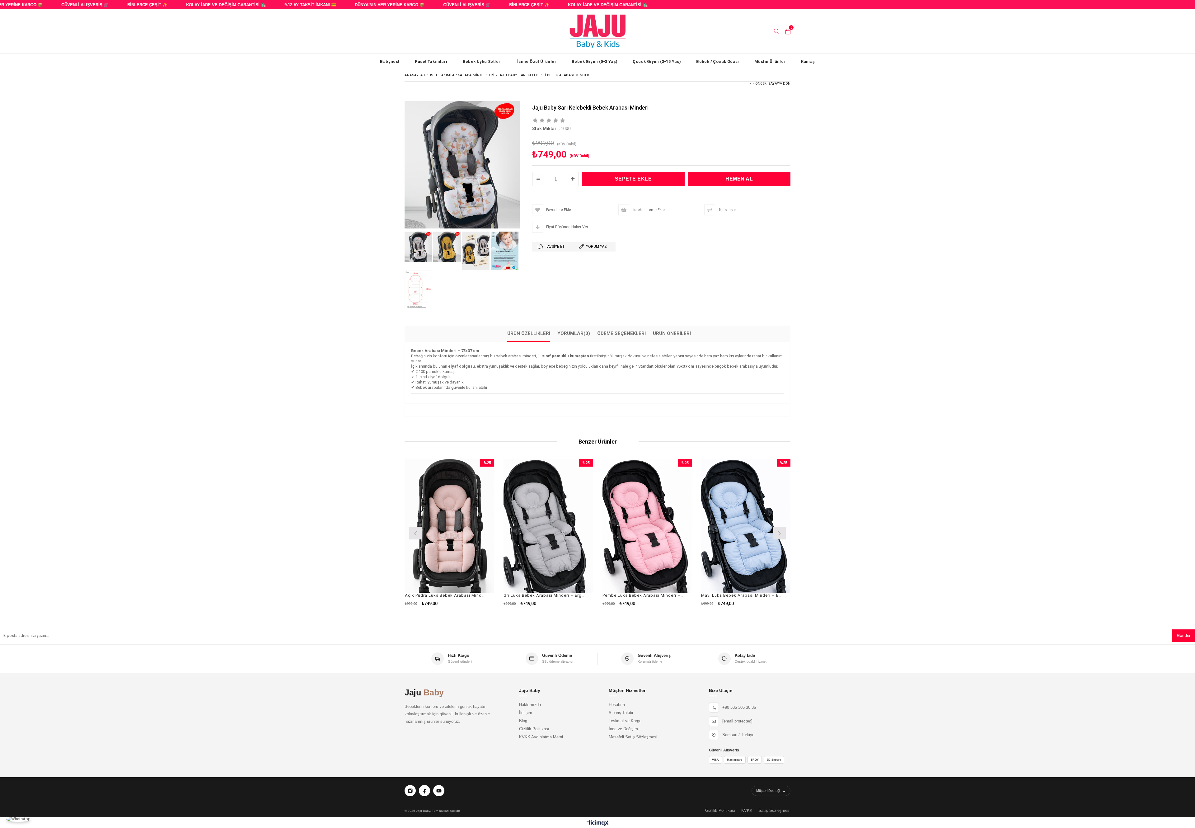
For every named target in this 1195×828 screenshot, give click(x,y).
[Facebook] (424, 790)
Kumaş (808, 61)
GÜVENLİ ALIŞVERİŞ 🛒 (64, 4)
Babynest (389, 61)
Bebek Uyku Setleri (482, 61)
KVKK (746, 810)
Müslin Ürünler (770, 61)
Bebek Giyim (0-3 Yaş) (594, 61)
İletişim (525, 713)
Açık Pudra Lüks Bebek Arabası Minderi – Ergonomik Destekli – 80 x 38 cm (446, 595)
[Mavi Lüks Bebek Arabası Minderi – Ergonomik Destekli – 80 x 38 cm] (746, 526)
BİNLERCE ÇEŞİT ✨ (127, 4)
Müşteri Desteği (771, 791)
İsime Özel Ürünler (536, 61)
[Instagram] (410, 790)
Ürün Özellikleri (528, 333)
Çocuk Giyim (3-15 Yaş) (657, 61)
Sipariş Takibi (621, 713)
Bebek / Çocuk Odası (717, 61)
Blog (523, 721)
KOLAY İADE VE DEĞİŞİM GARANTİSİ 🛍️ (205, 4)
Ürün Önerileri (672, 333)
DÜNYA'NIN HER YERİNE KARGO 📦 (369, 4)
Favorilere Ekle (449, 532)
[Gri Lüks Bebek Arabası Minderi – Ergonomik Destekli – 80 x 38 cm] (548, 526)
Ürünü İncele (471, 532)
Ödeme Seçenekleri (621, 333)
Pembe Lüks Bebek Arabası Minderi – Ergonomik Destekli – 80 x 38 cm (643, 595)
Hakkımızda (530, 705)
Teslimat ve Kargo (625, 721)
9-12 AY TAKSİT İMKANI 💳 (290, 4)
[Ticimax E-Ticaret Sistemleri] (598, 823)
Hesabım (617, 705)
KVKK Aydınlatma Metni (541, 737)
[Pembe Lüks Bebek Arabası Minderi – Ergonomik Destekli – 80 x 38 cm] (647, 526)
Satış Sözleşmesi (774, 810)
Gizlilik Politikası (534, 729)
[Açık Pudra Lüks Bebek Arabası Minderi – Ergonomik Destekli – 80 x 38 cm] (449, 526)
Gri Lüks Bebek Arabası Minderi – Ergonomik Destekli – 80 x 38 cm (544, 595)
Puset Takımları (431, 61)
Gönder (1183, 635)
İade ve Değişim (623, 729)
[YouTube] (438, 790)
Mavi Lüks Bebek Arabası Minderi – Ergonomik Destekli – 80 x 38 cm (742, 595)
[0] (787, 31)
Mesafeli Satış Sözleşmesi (633, 737)
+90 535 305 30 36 (739, 707)
